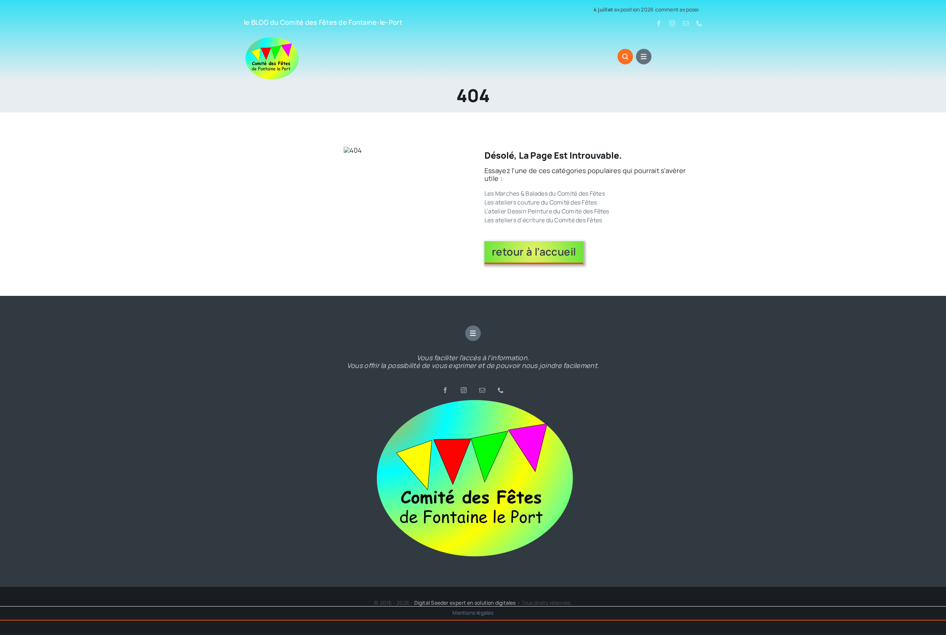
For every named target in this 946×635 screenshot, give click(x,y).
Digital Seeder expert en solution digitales (465, 602)
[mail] (686, 23)
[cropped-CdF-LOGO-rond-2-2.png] (473, 400)
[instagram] (672, 23)
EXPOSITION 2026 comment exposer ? (620, 10)
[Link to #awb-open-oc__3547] (643, 56)
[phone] (699, 23)
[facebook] (659, 23)
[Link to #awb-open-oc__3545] (625, 56)
